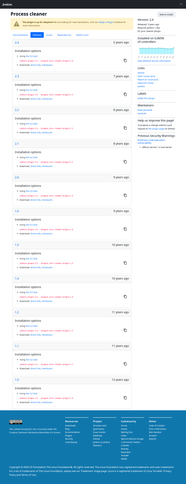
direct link (35, 65)
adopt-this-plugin (146, 98)
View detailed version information (154, 60)
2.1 (17, 143)
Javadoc (141, 86)
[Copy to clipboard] (125, 60)
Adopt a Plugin (106, 22)
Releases (37, 35)
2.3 (17, 76)
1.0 (17, 379)
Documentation (20, 35)
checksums (47, 65)
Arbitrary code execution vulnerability (151, 141)
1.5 (17, 245)
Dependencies (64, 35)
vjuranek (142, 113)
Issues (49, 35)
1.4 (17, 278)
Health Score (82, 35)
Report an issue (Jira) (148, 79)
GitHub (141, 72)
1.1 (17, 346)
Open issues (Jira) (146, 76)
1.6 (17, 211)
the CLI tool (31, 56)
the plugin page (156, 128)
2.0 (17, 177)
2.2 (17, 110)
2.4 (17, 42)
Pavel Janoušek (145, 110)
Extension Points (146, 83)
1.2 (17, 312)
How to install (166, 14)
